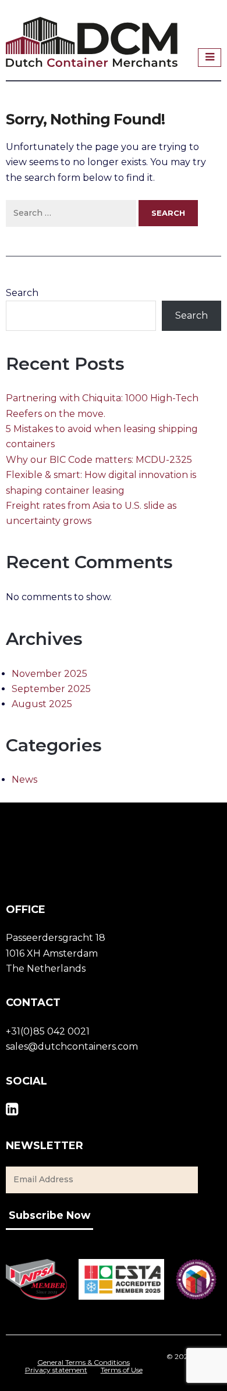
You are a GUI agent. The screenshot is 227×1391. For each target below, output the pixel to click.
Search (22, 292)
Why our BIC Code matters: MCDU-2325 (99, 459)
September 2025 (51, 688)
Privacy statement (56, 1370)
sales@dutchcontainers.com (72, 1046)
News (24, 779)
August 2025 (42, 703)
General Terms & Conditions (83, 1362)
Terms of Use (122, 1370)
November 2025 (49, 673)
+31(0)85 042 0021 (48, 1031)
